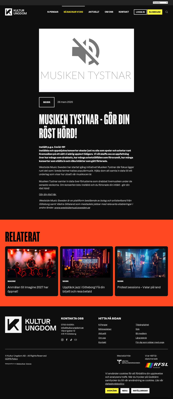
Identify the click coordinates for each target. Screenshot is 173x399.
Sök (137, 329)
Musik (46, 102)
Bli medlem (154, 12)
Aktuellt (94, 12)
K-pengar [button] (52, 12)
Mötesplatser (105, 329)
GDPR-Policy (11, 359)
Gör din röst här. (47, 194)
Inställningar (140, 391)
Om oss (109, 12)
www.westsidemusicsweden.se (72, 207)
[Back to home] (16, 12)
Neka (125, 391)
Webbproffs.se (20, 364)
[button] (166, 12)
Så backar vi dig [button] (73, 12)
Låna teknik (141, 338)
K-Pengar (103, 325)
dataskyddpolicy (114, 384)
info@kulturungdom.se (72, 328)
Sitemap (28, 364)
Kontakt (124, 12)
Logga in (140, 12)
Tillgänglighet (142, 325)
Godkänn (112, 391)
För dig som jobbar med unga (150, 342)
